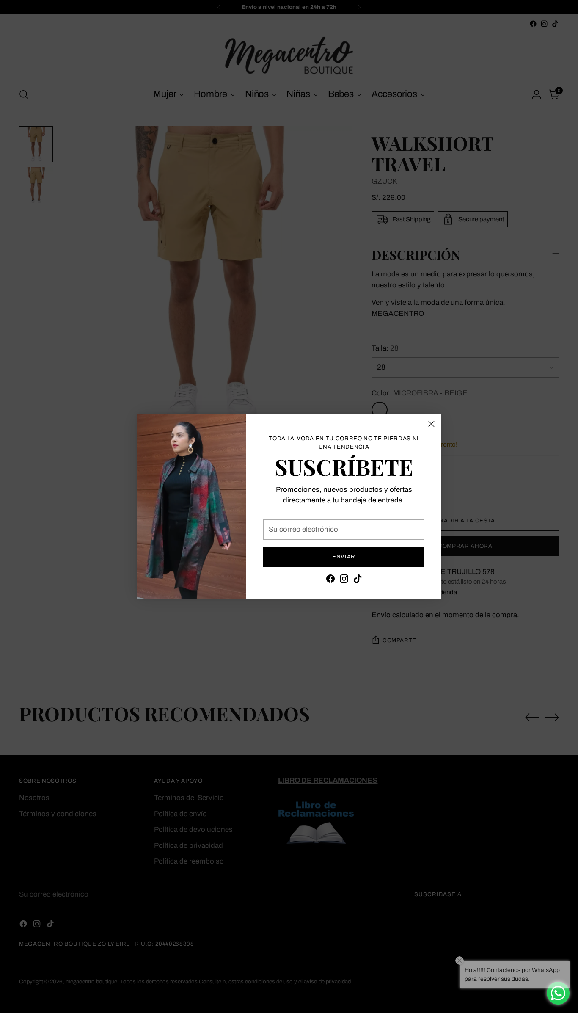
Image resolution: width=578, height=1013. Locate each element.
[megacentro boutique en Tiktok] (357, 580)
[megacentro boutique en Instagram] (344, 580)
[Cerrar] (431, 424)
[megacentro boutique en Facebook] (330, 580)
